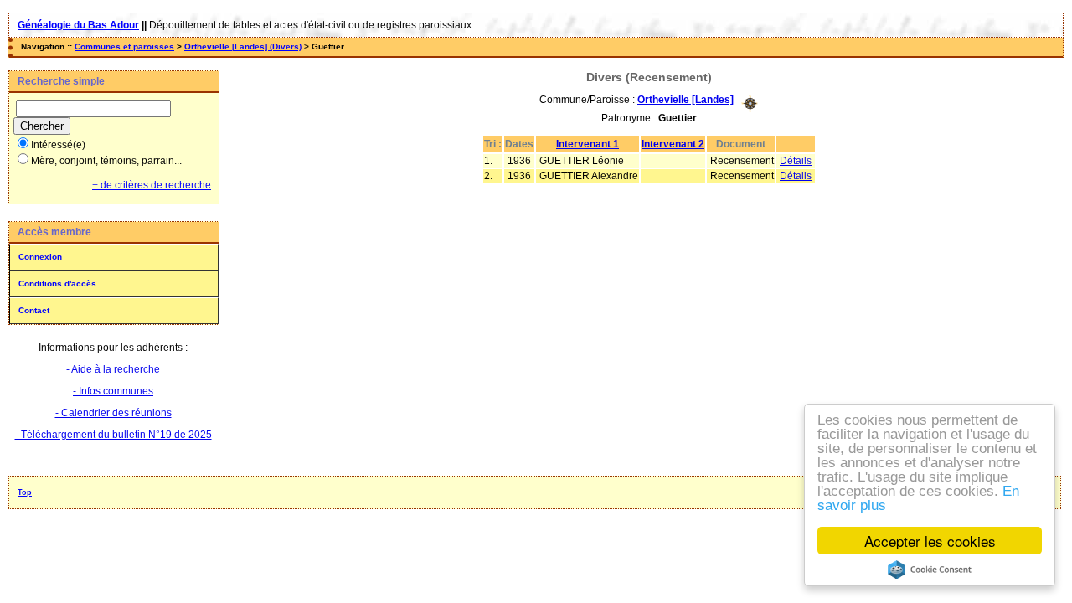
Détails (796, 161)
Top (25, 492)
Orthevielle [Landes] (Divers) (243, 46)
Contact (33, 310)
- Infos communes (113, 391)
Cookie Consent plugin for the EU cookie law (930, 569)
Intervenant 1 (587, 144)
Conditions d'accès (57, 283)
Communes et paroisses (124, 46)
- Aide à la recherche (113, 369)
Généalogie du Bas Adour (78, 25)
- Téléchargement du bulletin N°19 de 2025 (113, 435)
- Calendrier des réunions (113, 413)
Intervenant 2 (673, 144)
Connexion (40, 256)
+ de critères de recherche (151, 185)
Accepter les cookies (930, 540)
